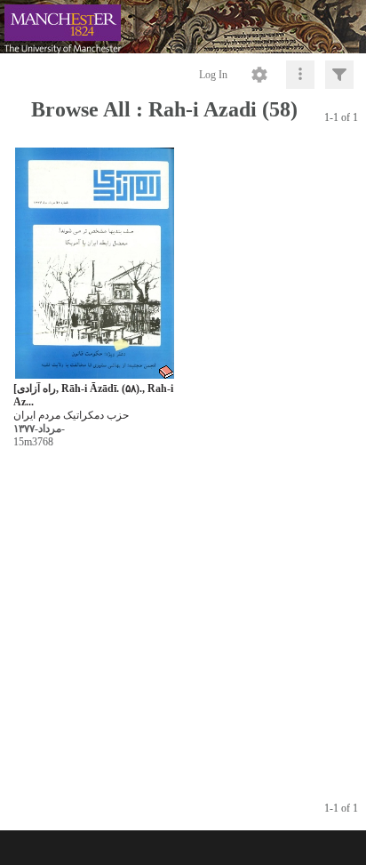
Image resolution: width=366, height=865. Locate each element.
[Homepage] (183, 26)
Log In (213, 74)
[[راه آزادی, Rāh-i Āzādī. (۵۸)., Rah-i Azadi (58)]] (94, 263)
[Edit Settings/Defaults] (259, 74)
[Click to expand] (339, 74)
